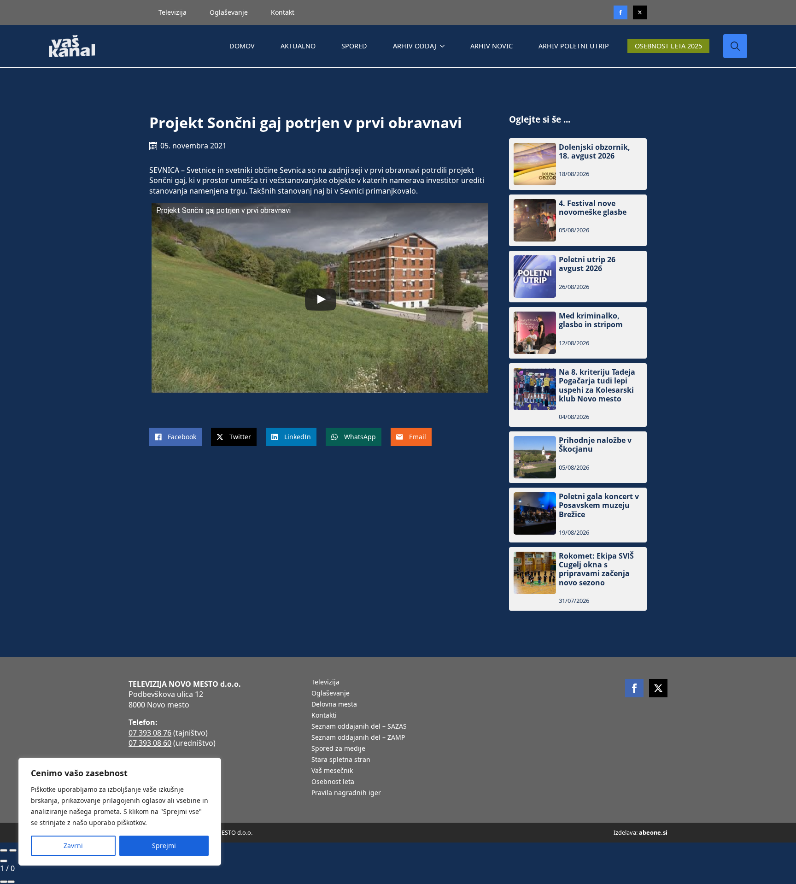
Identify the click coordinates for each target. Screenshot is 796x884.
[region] (119, 812)
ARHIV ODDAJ (414, 45)
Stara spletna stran (340, 760)
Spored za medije (338, 749)
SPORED (354, 45)
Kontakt (282, 12)
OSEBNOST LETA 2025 (668, 45)
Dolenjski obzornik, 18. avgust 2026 (594, 151)
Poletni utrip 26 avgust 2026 (587, 264)
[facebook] (634, 688)
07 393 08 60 (150, 743)
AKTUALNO (298, 45)
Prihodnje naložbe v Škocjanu (595, 445)
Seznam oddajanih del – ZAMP (358, 738)
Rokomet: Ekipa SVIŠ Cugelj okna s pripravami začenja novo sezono (596, 569)
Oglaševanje (229, 12)
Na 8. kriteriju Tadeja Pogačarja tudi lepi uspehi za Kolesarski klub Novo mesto (597, 385)
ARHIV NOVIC (491, 45)
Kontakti (324, 715)
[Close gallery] (3, 861)
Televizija (172, 12)
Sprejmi (164, 845)
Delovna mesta (334, 704)
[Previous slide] (3, 850)
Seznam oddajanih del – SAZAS (359, 727)
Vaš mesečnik (332, 771)
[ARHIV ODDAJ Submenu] (444, 46)
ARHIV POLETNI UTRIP (573, 45)
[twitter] (640, 12)
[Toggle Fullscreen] (3, 881)
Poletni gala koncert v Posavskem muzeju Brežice (599, 505)
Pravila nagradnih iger (346, 793)
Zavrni (73, 845)
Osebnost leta (332, 782)
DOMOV (242, 45)
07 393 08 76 (150, 733)
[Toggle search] (735, 46)
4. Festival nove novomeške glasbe (592, 208)
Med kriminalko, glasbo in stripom (591, 320)
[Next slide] (13, 850)
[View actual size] (11, 881)
